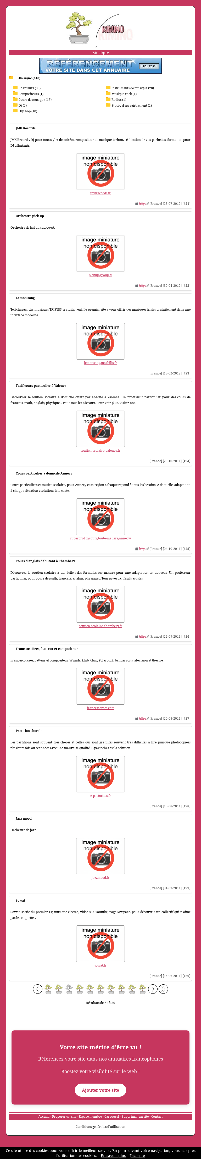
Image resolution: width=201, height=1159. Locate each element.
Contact (157, 1116)
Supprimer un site (135, 1116)
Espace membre (90, 1116)
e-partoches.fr (100, 795)
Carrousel (111, 1116)
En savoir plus (113, 1155)
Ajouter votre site (100, 1090)
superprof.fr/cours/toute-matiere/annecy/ (100, 538)
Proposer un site (64, 1116)
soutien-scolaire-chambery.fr (100, 626)
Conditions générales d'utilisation (100, 1126)
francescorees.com (100, 708)
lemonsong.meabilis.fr (100, 363)
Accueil (43, 1116)
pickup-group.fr (100, 275)
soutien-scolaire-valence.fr (100, 450)
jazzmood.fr (100, 877)
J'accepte (137, 1155)
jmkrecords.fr (100, 193)
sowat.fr (100, 965)
